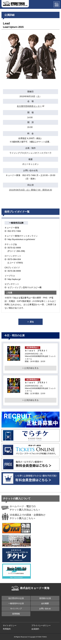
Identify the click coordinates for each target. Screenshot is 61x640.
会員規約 (35, 629)
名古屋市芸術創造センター (29, 106)
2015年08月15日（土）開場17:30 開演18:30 (30, 190)
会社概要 (45, 603)
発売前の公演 (45, 598)
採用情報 (16, 614)
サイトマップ (16, 608)
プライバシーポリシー (41, 625)
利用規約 (7, 629)
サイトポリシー (9, 625)
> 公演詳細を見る (30, 368)
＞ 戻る (30, 322)
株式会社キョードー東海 (34, 588)
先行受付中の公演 (16, 598)
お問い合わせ (45, 608)
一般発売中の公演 (16, 603)
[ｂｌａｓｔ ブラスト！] (13, 359)
